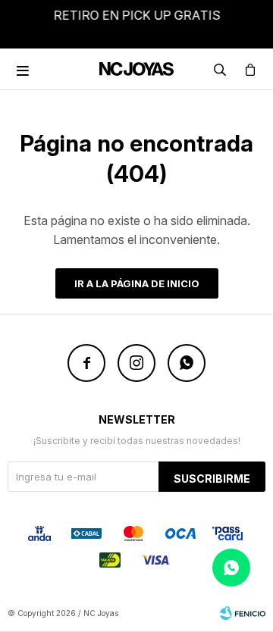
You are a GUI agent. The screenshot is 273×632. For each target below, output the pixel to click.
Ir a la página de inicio (136, 283)
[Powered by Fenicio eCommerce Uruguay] (242, 613)
